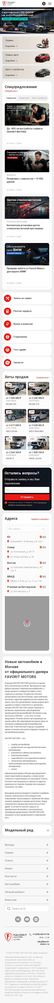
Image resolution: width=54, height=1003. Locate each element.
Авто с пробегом (39, 98)
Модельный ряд (19, 830)
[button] (50, 3)
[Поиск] (9, 908)
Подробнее (10, 46)
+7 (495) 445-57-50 (41, 934)
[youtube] (27, 922)
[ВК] (18, 922)
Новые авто (24, 98)
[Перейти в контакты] (44, 3)
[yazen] (36, 922)
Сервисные (11, 98)
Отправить (27, 497)
